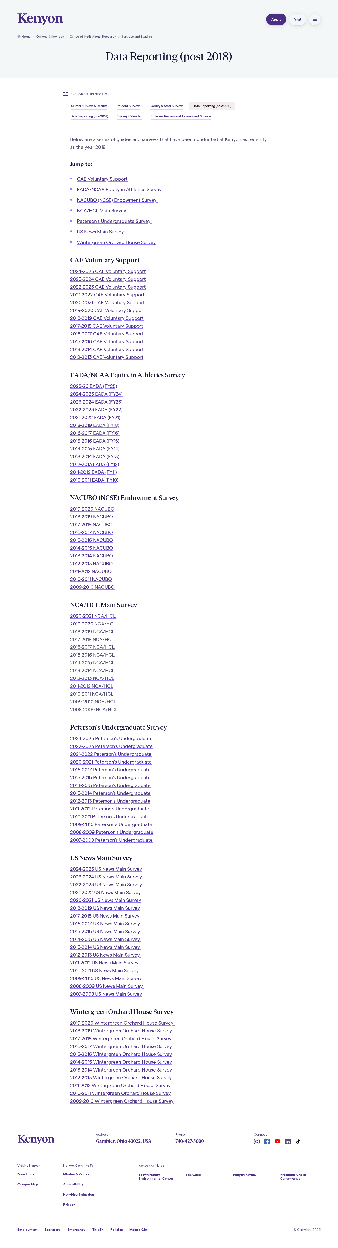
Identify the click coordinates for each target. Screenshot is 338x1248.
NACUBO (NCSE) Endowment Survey (117, 200)
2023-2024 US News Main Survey (106, 876)
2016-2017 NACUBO (91, 532)
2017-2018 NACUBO (91, 524)
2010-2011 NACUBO (91, 579)
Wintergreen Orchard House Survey (116, 242)
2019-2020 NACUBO (92, 509)
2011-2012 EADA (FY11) (93, 472)
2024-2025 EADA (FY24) (96, 394)
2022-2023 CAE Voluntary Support (108, 287)
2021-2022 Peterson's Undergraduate (111, 754)
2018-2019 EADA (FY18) (94, 425)
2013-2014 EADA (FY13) (94, 456)
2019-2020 (107, 310)
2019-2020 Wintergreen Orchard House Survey (122, 1023)
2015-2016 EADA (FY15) (94, 440)
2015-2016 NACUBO (91, 540)
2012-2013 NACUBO (92, 563)
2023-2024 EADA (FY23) (96, 401)
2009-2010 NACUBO (92, 587)
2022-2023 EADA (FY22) (96, 409)
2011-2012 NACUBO (91, 571)
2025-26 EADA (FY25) (93, 386)
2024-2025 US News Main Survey (106, 869)
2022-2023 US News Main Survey (106, 884)
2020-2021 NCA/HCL (93, 616)
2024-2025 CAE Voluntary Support (108, 271)
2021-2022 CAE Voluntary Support (107, 294)
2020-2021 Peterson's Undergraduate (111, 762)
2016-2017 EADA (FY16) (95, 433)
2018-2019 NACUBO (91, 516)
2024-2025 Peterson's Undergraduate (111, 738)
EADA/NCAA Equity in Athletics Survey (119, 189)
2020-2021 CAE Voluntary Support (107, 302)
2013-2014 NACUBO (91, 555)
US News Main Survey (101, 231)
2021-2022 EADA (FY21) (95, 417)
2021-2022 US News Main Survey (105, 892)
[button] (315, 19)
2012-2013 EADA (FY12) (94, 464)
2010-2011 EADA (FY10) (94, 480)
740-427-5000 (189, 1141)
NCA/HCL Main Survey (102, 210)
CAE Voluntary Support (102, 179)
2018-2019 (121, 1030)
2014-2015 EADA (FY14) (95, 448)
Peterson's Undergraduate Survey (114, 221)
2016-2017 (110, 769)
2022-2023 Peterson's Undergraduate (111, 746)
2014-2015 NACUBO (91, 548)
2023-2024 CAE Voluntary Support (108, 279)
